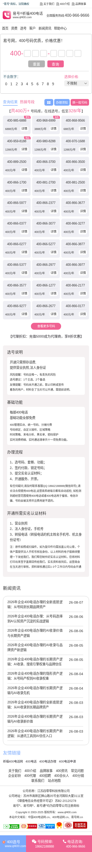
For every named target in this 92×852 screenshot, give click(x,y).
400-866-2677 (45, 306)
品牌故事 (80, 3)
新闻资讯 (45, 28)
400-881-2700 (45, 182)
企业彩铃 (14, 776)
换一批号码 (79, 102)
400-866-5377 (16, 264)
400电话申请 (67, 761)
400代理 (30, 776)
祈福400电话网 (13, 761)
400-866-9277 (16, 306)
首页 (5, 28)
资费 (14, 28)
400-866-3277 (75, 223)
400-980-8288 (45, 141)
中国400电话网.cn (39, 817)
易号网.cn (77, 817)
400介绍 (65, 3)
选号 (23, 28)
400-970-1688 (75, 141)
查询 (55, 64)
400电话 (31, 761)
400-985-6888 (16, 120)
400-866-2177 (75, 285)
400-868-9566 (75, 120)
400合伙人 (61, 776)
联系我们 (37, 780)
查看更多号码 (46, 326)
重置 (36, 64)
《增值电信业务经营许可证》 (35, 801)
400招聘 (45, 776)
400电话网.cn (60, 817)
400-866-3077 (45, 223)
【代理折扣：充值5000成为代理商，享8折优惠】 (46, 336)
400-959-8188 (16, 141)
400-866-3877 (75, 244)
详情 (24, 128)
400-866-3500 (75, 161)
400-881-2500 (75, 182)
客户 (32, 28)
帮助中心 (60, 28)
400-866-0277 (16, 244)
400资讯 (61, 771)
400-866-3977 (75, 264)
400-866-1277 (45, 285)
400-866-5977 (16, 202)
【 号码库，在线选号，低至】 (46, 110)
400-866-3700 (45, 161)
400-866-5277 (45, 244)
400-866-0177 (75, 306)
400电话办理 (47, 761)
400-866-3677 (75, 202)
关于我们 (48, 3)
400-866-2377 (45, 202)
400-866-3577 (16, 285)
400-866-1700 (16, 182)
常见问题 (77, 771)
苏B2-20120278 (65, 801)
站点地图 (54, 780)
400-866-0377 (16, 223)
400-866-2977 (45, 264)
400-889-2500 (16, 161)
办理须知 (62, 102)
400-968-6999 (45, 120)
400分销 (78, 776)
